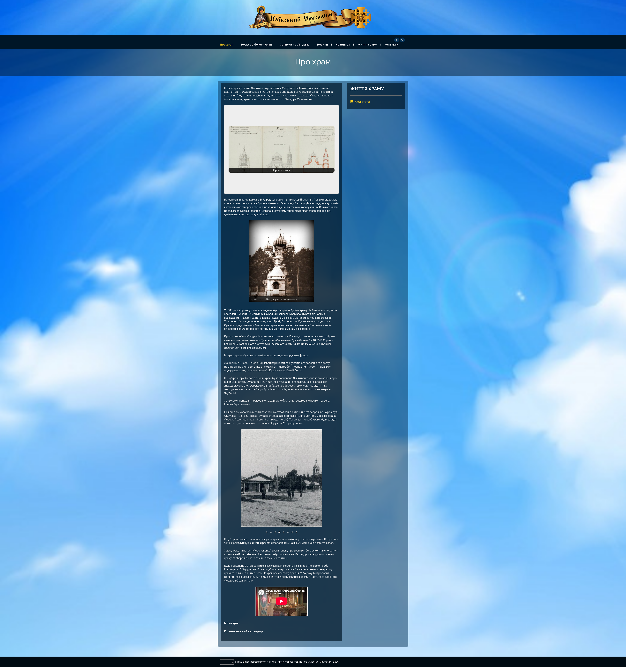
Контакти (391, 44)
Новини (322, 44)
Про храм (227, 44)
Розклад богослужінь (257, 44)
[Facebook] (396, 39)
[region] (282, 149)
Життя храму (367, 44)
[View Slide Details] (281, 261)
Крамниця (343, 44)
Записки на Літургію (295, 44)
